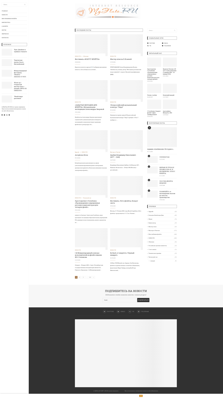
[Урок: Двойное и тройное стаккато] (7, 52)
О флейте (5, 26)
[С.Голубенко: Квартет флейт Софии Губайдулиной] (154, 104)
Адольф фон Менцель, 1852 (167, 112)
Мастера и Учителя (115, 152)
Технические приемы (163, 253)
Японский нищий (168, 95)
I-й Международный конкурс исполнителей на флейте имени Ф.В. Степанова (88, 255)
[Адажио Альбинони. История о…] (162, 137)
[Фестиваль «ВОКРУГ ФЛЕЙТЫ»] (91, 45)
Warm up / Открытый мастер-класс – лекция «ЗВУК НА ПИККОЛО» (20, 86)
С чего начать (163, 249)
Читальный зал (87, 198)
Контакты (5, 37)
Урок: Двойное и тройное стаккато (20, 50)
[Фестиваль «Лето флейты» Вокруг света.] (126, 187)
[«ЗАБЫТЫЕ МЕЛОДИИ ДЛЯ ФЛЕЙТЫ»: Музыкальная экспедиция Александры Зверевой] (91, 91)
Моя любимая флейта (9, 18)
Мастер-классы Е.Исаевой (121, 59)
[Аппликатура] (152, 159)
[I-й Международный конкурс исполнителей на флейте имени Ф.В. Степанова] (91, 239)
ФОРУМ (4, 30)
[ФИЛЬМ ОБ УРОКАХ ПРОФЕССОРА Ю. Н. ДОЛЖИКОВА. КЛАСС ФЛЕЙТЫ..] (152, 169)
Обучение (86, 56)
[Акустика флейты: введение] (152, 183)
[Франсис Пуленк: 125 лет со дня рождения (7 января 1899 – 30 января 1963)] (170, 62)
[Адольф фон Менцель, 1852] (170, 104)
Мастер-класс (163, 226)
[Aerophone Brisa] (91, 141)
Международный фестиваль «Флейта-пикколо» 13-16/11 (20, 73)
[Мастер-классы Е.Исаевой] (126, 45)
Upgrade (77, 152)
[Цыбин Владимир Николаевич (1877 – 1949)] (126, 141)
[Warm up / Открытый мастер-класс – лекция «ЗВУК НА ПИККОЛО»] (7, 85)
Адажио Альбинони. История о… (160, 149)
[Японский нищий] (170, 88)
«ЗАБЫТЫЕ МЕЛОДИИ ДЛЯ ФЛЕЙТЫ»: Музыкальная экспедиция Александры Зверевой (89, 107)
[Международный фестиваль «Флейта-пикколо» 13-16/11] (7, 73)
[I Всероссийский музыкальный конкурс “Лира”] (126, 91)
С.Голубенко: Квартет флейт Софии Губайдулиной (154, 112)
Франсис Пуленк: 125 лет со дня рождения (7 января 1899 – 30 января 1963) (169, 71)
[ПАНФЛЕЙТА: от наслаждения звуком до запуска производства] (152, 194)
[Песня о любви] (154, 88)
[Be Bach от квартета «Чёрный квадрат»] (126, 239)
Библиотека (6, 22)
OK (141, 396)
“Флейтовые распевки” (18, 97)
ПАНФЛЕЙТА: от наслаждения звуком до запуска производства (167, 194)
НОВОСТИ (5, 14)
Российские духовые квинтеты (163, 245)
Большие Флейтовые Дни (163, 215)
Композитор (163, 223)
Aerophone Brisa (81, 155)
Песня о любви (152, 95)
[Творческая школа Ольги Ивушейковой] (7, 62)
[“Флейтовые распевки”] (7, 99)
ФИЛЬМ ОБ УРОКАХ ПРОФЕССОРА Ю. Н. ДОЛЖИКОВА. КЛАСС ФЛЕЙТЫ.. (167, 170)
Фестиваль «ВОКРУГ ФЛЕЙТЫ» (87, 59)
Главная (5, 11)
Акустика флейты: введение (166, 182)
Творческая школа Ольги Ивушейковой (19, 62)
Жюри (163, 219)
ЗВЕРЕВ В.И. (5, 34)
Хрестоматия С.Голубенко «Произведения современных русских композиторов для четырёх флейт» (87, 204)
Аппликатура (164, 157)
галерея (163, 261)
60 (90, 277)
